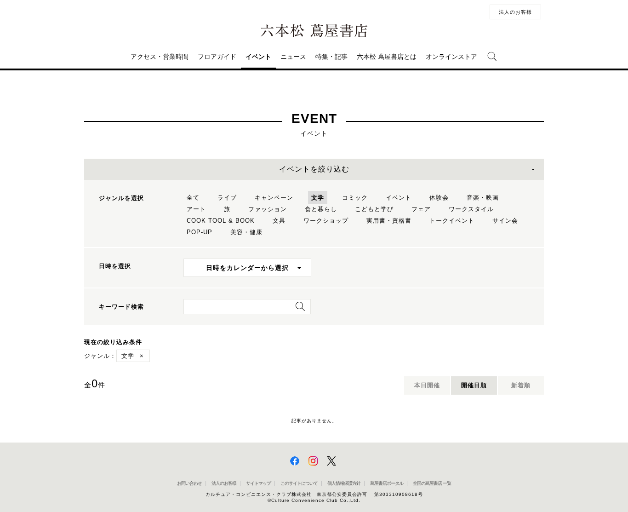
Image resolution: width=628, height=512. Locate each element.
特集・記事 (331, 56)
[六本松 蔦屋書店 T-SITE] (314, 31)
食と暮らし (321, 209)
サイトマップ (258, 483)
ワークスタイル (471, 209)
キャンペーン (274, 197)
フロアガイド (217, 56)
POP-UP (199, 232)
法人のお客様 (515, 12)
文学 (317, 197)
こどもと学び (374, 209)
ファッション (267, 209)
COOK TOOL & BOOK (221, 220)
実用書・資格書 (388, 220)
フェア (421, 209)
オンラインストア (451, 56)
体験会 (439, 197)
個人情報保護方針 (343, 483)
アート (196, 209)
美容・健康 (246, 232)
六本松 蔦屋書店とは (387, 56)
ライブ (227, 197)
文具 (279, 220)
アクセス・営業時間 (159, 56)
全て (193, 197)
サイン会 (505, 220)
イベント (258, 56)
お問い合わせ (189, 483)
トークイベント (451, 220)
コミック (355, 197)
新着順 (521, 385)
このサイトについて (299, 483)
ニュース (293, 56)
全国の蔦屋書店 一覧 (432, 483)
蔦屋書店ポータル (386, 483)
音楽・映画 (483, 197)
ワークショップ (325, 220)
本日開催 (427, 385)
